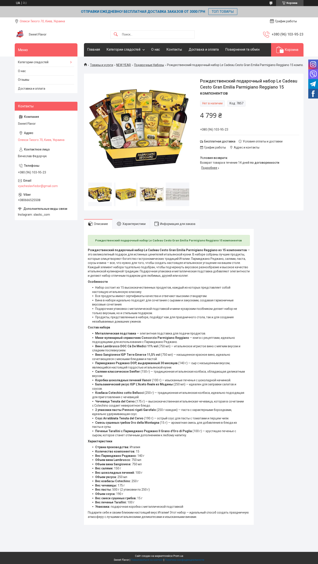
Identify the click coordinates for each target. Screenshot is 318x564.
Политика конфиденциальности (184, 559)
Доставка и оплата (204, 49)
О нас (155, 49)
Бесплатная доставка (219, 141)
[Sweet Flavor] (20, 34)
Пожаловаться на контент (147, 559)
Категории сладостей (123, 49)
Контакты (174, 49)
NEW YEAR (123, 65)
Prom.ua (178, 556)
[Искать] (116, 34)
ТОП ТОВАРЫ (223, 12)
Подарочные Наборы (149, 65)
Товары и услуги (101, 65)
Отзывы (23, 79)
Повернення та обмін (242, 49)
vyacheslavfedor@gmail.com (38, 186)
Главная (93, 49)
